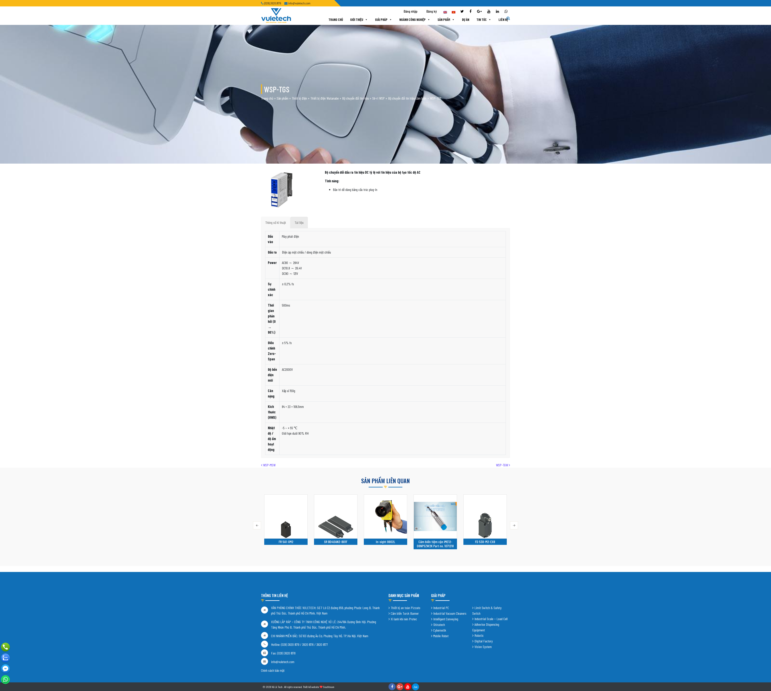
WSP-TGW (502, 465)
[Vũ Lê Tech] (276, 15)
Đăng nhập (410, 11)
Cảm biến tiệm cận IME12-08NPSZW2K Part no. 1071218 (385, 543)
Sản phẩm (444, 19)
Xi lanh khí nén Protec (404, 619)
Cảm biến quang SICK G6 (485, 541)
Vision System (483, 646)
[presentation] (257, 525)
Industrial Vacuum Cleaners (449, 613)
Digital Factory (483, 641)
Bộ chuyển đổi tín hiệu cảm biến (407, 98)
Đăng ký (431, 11)
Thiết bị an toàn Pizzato (405, 607)
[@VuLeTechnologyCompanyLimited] (5, 668)
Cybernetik (439, 630)
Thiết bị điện (299, 98)
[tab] (275, 222)
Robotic (479, 635)
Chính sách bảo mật (273, 670)
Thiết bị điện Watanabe (324, 98)
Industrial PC (441, 607)
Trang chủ (335, 19)
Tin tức (481, 19)
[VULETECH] (5, 657)
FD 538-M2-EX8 (435, 541)
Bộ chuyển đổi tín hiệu (355, 98)
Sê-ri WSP (378, 98)
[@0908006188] (5, 679)
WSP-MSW (268, 465)
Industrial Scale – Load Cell (491, 619)
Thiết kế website (311, 687)
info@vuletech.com (282, 661)
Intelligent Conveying (445, 619)
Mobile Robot (441, 636)
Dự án (465, 19)
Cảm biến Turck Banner (405, 613)
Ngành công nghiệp (412, 19)
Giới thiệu (356, 19)
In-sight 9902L (335, 541)
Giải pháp (381, 19)
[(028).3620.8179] (5, 647)
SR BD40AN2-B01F (286, 541)
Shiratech (439, 624)
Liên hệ (503, 19)
